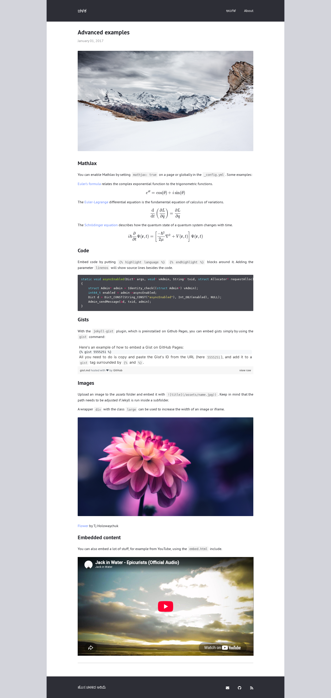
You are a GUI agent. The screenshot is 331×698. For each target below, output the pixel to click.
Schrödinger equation (101, 225)
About (248, 10)
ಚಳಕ (82, 10)
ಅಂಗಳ (231, 10)
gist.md (85, 370)
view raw (245, 370)
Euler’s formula (89, 183)
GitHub (117, 370)
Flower (83, 526)
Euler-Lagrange (96, 202)
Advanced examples (103, 32)
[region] (166, 355)
